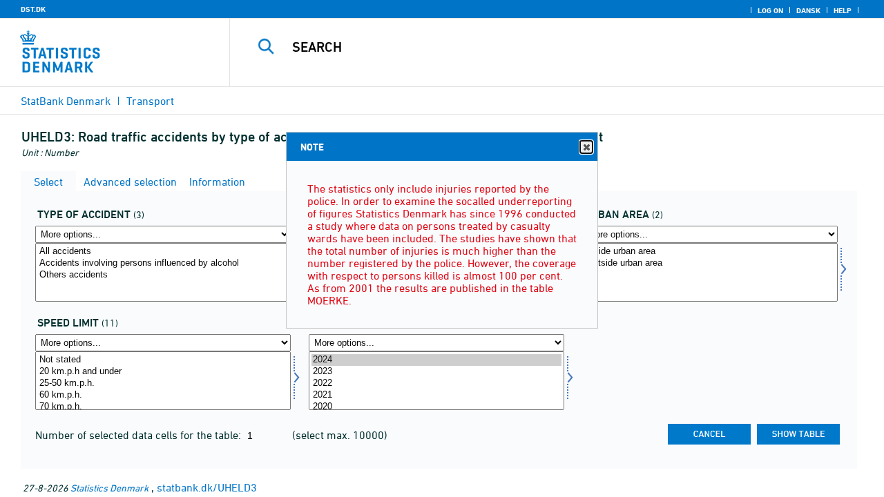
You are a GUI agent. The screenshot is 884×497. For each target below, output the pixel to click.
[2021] (436, 395)
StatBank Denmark (65, 101)
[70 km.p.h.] (163, 407)
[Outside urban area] (710, 263)
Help (843, 10)
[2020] (436, 407)
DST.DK (33, 9)
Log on (770, 10)
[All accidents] (163, 251)
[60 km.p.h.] (163, 395)
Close (586, 147)
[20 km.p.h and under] (163, 372)
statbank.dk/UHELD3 (207, 487)
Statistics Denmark (109, 488)
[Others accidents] (163, 275)
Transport (150, 101)
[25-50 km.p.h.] (163, 383)
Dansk (808, 10)
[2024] (436, 360)
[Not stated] (163, 360)
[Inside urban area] (710, 251)
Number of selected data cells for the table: (139, 435)
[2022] (436, 383)
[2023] (436, 372)
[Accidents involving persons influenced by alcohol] (163, 263)
